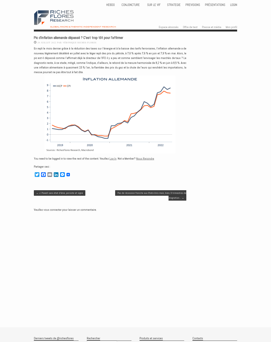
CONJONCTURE (131, 5)
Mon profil (231, 27)
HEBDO (110, 5)
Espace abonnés (168, 27)
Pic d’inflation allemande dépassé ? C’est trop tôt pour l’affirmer (78, 38)
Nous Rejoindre (145, 158)
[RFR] (82, 23)
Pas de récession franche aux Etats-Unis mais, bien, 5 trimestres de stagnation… (152, 195)
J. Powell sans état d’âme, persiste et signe (59, 193)
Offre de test (190, 27)
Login (233, 5)
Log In (112, 158)
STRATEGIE (173, 5)
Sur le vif (153, 5)
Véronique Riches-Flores (80, 42)
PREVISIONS (192, 5)
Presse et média (211, 27)
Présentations (215, 5)
